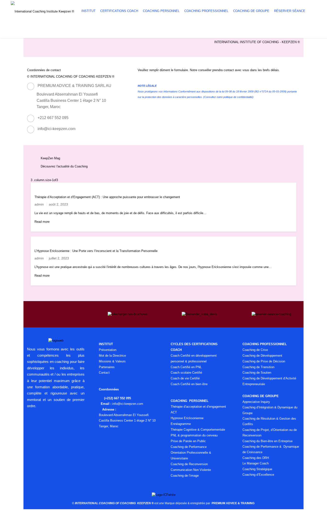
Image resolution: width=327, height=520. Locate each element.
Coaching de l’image (185, 475)
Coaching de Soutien (256, 372)
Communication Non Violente (191, 470)
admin (39, 204)
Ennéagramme (181, 424)
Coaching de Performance (189, 447)
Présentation (107, 350)
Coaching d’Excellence (258, 474)
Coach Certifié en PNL (187, 367)
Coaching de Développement (262, 355)
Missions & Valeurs (112, 361)
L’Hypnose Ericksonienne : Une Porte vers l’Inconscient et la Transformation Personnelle (96, 251)
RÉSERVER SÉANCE (289, 11)
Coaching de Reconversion (189, 464)
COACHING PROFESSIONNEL (206, 11)
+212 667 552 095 (53, 118)
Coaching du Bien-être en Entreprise (267, 441)
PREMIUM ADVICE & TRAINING (233, 503)
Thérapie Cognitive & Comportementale (198, 429)
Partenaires (107, 367)
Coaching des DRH (255, 458)
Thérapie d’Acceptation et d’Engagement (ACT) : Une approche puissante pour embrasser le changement (107, 197)
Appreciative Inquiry (256, 402)
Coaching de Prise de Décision (263, 361)
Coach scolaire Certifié (186, 372)
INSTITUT (88, 11)
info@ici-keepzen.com (56, 129)
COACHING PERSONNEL (161, 11)
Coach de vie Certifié (186, 378)
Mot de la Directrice (112, 355)
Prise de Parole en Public (188, 441)
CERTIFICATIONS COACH (119, 11)
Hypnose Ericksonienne (187, 418)
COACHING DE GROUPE (251, 11)
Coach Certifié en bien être (189, 384)
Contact (104, 372)
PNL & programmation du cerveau (194, 435)
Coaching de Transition (258, 367)
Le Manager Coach (255, 463)
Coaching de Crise (255, 350)
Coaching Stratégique (257, 469)
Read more (42, 221)
